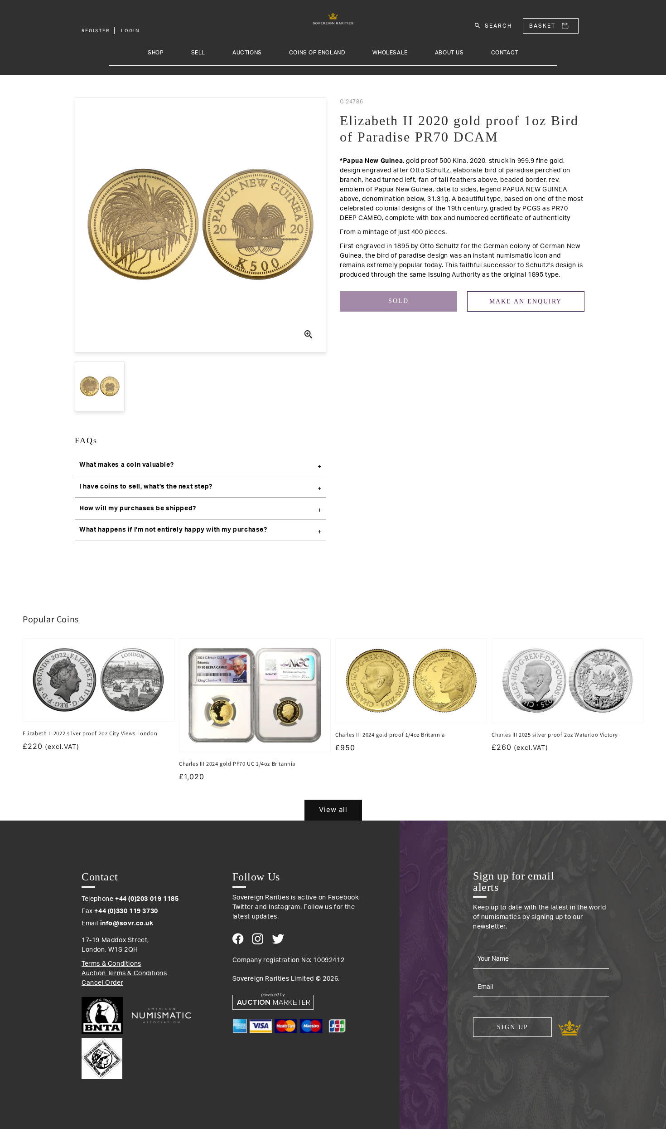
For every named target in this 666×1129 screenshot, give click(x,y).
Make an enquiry (525, 301)
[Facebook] (238, 938)
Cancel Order (102, 983)
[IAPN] (102, 1056)
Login (130, 30)
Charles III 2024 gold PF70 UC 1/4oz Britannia (237, 763)
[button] (200, 465)
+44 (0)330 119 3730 (126, 911)
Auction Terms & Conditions (124, 973)
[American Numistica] (161, 1015)
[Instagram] (257, 938)
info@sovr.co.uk (127, 923)
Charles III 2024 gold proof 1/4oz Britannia (390, 734)
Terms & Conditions (111, 964)
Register (96, 30)
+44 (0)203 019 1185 (147, 899)
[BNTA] (106, 1015)
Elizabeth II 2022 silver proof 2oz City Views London (90, 733)
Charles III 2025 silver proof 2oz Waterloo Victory (555, 734)
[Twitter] (278, 939)
